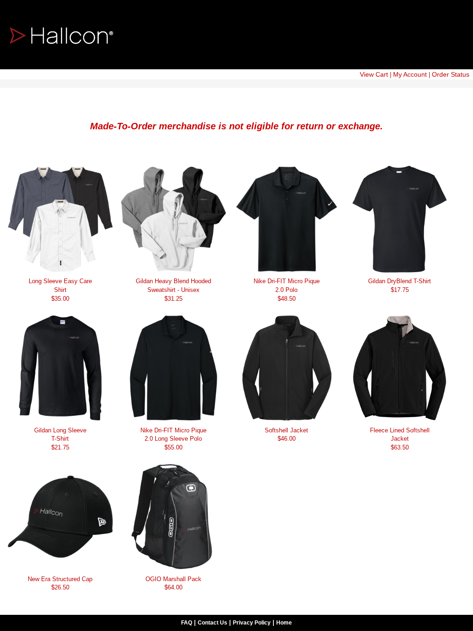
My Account (410, 74)
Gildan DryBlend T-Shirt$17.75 (399, 285)
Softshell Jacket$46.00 (286, 435)
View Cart (374, 74)
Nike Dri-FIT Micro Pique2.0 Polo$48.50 (287, 290)
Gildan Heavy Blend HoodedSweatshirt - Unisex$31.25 (173, 290)
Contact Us (212, 622)
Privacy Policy (252, 622)
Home (284, 622)
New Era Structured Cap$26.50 (60, 583)
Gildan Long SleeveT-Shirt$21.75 (60, 439)
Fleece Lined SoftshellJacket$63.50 (400, 439)
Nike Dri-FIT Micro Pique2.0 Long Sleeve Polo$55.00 (173, 439)
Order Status (450, 74)
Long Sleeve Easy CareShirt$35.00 (60, 290)
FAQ (186, 622)
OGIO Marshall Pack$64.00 (173, 583)
